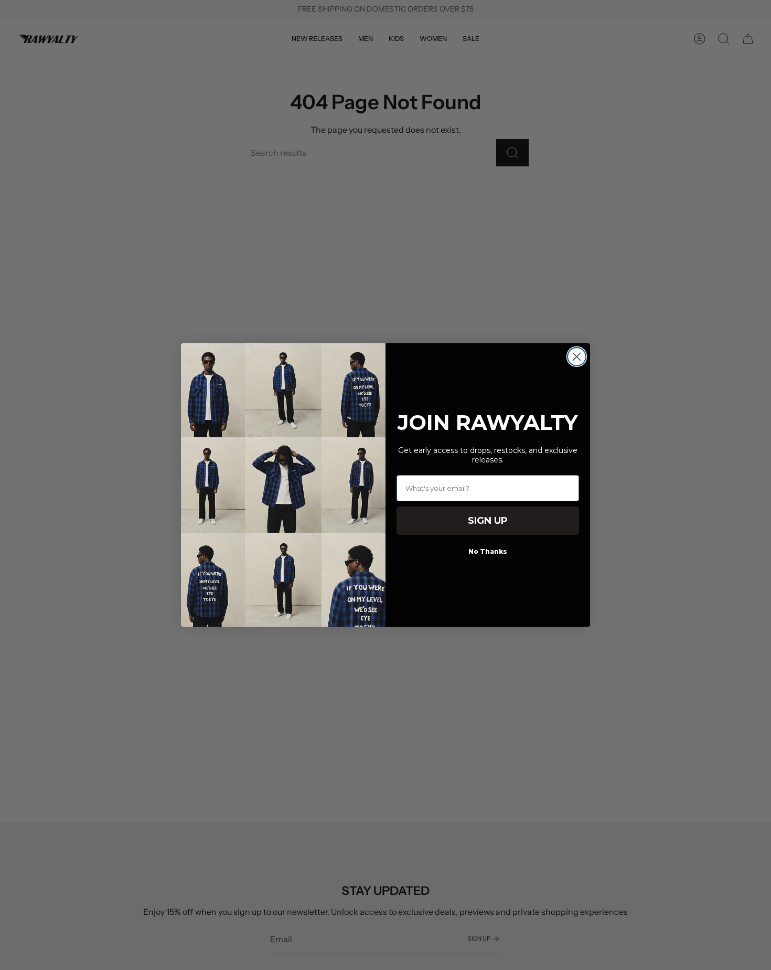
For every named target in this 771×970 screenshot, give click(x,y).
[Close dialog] (576, 356)
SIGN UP (488, 520)
